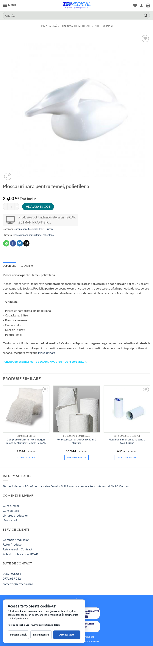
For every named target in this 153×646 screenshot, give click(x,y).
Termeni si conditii (14, 486)
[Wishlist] (135, 5)
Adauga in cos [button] (26, 457)
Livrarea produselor (15, 515)
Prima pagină (48, 26)
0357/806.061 (12, 573)
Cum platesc (11, 510)
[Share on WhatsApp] (6, 243)
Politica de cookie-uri (18, 624)
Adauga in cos (38, 206)
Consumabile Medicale (75, 26)
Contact (124, 486)
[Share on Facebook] (13, 243)
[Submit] (145, 15)
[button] (9, 5)
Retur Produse (12, 544)
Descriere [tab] (9, 265)
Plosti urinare (46, 352)
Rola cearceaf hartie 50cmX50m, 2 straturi (76, 441)
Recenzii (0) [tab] (26, 265)
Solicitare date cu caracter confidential (85, 486)
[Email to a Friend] (26, 243)
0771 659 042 (12, 578)
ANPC (114, 486)
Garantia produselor (16, 539)
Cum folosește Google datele (45, 625)
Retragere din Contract (17, 549)
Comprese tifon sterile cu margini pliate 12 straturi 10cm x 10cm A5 (26, 441)
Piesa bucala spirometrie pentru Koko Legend (126, 441)
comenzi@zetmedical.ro (18, 584)
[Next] (150, 426)
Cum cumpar (11, 505)
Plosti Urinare (103, 26)
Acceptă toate (66, 634)
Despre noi (10, 520)
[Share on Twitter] (20, 243)
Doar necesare (41, 634)
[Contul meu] (141, 5)
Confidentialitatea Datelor (43, 486)
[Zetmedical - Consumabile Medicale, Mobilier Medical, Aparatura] (76, 5)
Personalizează (18, 634)
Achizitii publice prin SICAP (20, 554)
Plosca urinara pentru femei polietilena (33, 234)
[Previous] (3, 426)
